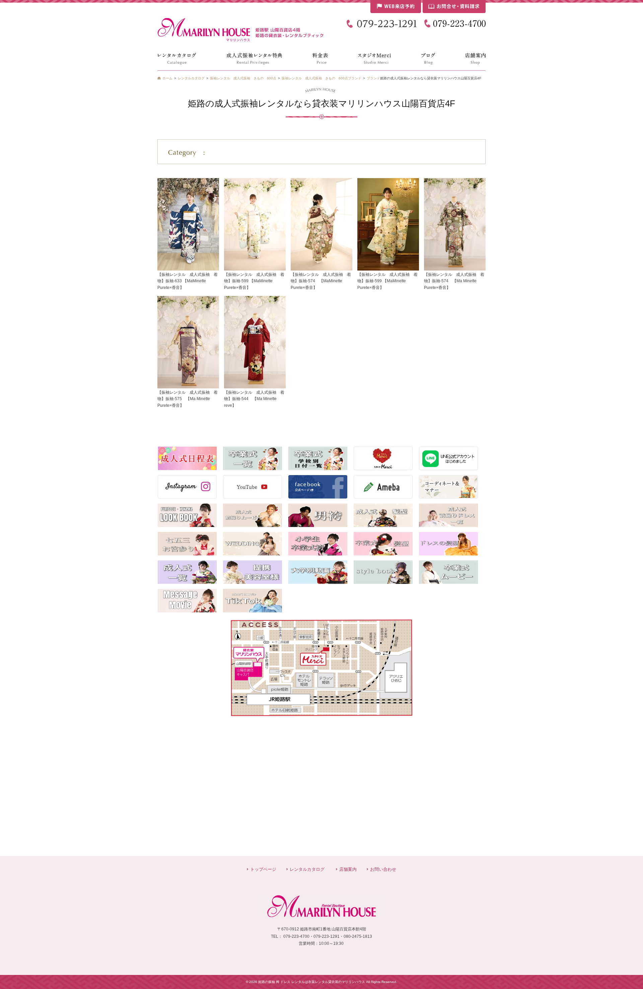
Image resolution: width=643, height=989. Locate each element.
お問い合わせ (383, 869)
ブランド (373, 78)
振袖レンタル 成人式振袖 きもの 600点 (315, 78)
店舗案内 (348, 869)
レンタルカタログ (307, 869)
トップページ (263, 869)
